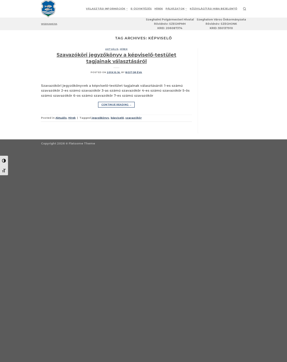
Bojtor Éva (133, 72)
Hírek (158, 8)
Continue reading (116, 104)
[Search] (244, 8)
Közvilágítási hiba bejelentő (213, 8)
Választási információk (105, 8)
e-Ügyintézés (141, 8)
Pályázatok (175, 8)
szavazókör (133, 117)
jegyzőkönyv (100, 117)
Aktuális (111, 49)
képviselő (117, 117)
